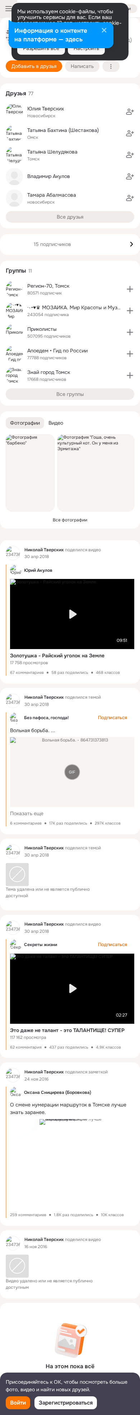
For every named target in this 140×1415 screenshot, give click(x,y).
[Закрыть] (104, 31)
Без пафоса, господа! (46, 718)
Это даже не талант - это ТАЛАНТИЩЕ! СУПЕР (67, 1030)
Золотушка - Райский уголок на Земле (57, 655)
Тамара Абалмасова (51, 195)
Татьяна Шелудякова (52, 152)
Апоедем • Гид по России (57, 350)
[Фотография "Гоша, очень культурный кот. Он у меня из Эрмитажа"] (95, 472)
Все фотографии (70, 520)
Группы (16, 270)
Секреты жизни (40, 945)
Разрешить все (41, 48)
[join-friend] (130, 112)
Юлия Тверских (45, 108)
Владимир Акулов (48, 176)
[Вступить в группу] (130, 289)
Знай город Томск (48, 372)
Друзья (16, 93)
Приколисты (42, 329)
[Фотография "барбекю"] (30, 472)
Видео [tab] (55, 423)
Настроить (86, 48)
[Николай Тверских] (13, 553)
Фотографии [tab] (25, 423)
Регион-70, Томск (48, 286)
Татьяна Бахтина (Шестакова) (63, 130)
